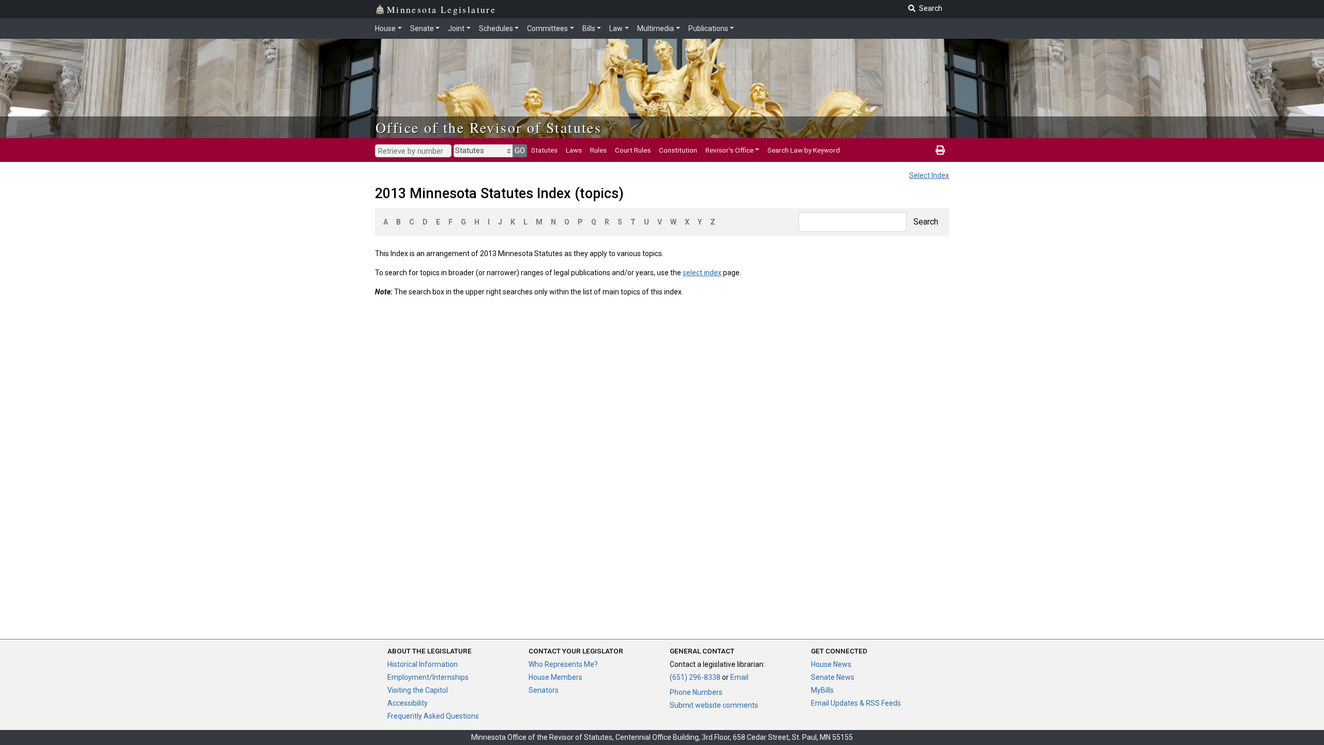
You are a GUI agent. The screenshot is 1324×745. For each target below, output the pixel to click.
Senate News (832, 677)
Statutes (544, 150)
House (385, 28)
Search (925, 222)
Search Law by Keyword (804, 150)
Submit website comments (714, 705)
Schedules (496, 28)
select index (702, 273)
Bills (588, 28)
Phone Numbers (696, 692)
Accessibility (407, 703)
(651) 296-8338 (695, 677)
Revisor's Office (729, 150)
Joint (456, 28)
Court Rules (633, 150)
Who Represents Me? (563, 664)
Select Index (929, 175)
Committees (547, 28)
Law (616, 28)
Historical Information (422, 664)
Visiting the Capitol (417, 690)
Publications (708, 28)
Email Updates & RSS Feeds (856, 703)
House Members (555, 677)
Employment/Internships (428, 677)
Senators (544, 690)
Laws (574, 150)
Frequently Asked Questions (433, 716)
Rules (598, 150)
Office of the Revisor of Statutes (488, 127)
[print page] (940, 150)
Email (739, 677)
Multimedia (655, 28)
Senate (422, 28)
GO (520, 150)
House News (831, 664)
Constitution (678, 150)
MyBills (822, 690)
